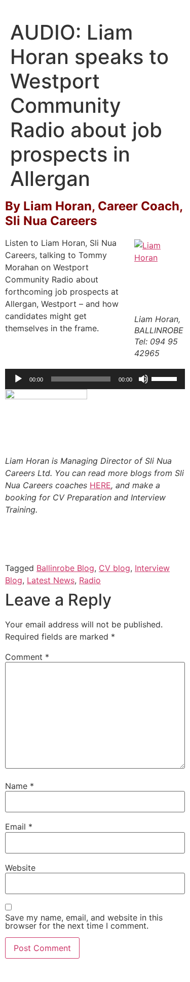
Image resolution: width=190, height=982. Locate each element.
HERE (100, 485)
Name (19, 786)
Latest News (50, 580)
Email (18, 826)
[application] (95, 379)
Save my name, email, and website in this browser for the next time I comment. (84, 921)
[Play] (18, 379)
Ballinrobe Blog (65, 568)
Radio (90, 580)
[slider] (165, 378)
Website (20, 868)
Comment (27, 657)
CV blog (114, 568)
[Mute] (143, 379)
